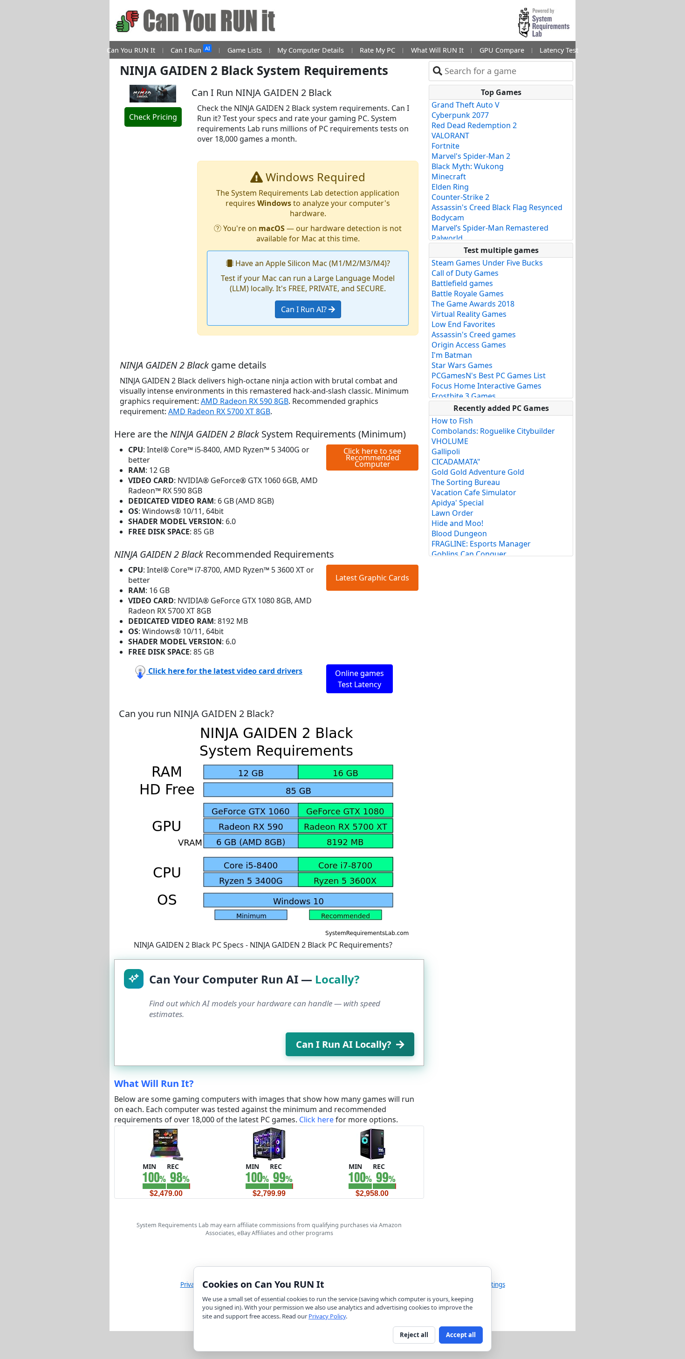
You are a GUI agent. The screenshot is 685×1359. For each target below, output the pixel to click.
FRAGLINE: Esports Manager (481, 544)
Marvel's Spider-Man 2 (471, 156)
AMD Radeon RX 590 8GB (244, 401)
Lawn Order (452, 513)
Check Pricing (153, 117)
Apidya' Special (458, 503)
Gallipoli (446, 451)
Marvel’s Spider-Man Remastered (490, 228)
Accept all (461, 1335)
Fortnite (445, 146)
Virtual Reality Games (469, 314)
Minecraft (449, 176)
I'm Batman (452, 355)
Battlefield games (462, 283)
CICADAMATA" (456, 462)
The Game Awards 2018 (473, 304)
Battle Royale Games (468, 293)
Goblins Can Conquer (469, 554)
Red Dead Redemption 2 (474, 125)
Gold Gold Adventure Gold (478, 472)
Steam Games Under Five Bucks (487, 263)
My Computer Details (310, 50)
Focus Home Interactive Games (486, 386)
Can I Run (190, 50)
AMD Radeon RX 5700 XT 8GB (219, 411)
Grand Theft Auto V (466, 105)
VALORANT (450, 135)
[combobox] (507, 71)
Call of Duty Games (465, 273)
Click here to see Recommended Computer (372, 457)
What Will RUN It (437, 50)
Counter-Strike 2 (460, 197)
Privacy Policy (327, 1316)
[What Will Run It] (166, 1143)
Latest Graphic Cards (372, 578)
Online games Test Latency (359, 679)
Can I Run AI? (305, 309)
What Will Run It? (154, 1083)
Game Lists (244, 50)
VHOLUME (450, 441)
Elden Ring (450, 187)
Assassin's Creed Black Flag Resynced (497, 207)
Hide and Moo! (457, 523)
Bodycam (448, 217)
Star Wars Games (462, 365)
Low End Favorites (463, 324)
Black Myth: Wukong (468, 166)
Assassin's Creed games (474, 334)
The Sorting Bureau (466, 482)
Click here (316, 1119)
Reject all (414, 1335)
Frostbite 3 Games (464, 396)
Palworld (447, 238)
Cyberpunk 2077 (460, 115)
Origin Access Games (469, 345)
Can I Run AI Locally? (343, 1044)
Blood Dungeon (459, 533)
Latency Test (559, 50)
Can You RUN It (131, 50)
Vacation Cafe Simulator (474, 492)
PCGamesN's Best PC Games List (489, 375)
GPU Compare (502, 50)
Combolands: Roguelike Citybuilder (493, 431)
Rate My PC (377, 50)
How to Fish (452, 421)
